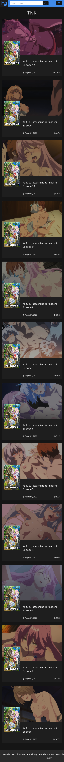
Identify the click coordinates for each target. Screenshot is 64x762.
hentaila (42, 754)
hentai (58, 754)
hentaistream (9, 754)
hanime (21, 754)
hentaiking (31, 754)
